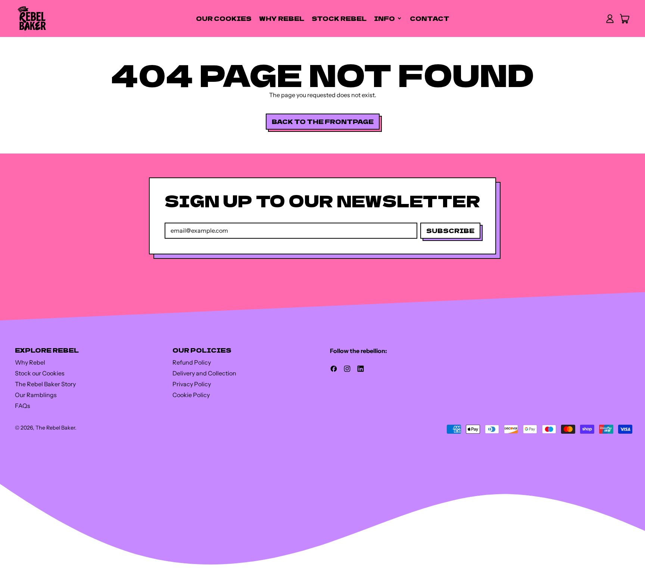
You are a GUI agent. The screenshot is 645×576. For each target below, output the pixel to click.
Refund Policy (191, 362)
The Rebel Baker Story (45, 384)
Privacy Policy (191, 384)
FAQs (22, 405)
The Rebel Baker (55, 427)
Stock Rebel (339, 18)
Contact (429, 18)
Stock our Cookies (40, 373)
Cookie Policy (191, 395)
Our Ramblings (36, 395)
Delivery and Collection (204, 373)
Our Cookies (224, 18)
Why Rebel (281, 18)
